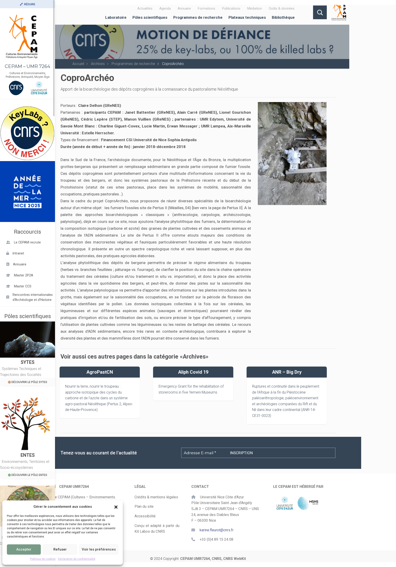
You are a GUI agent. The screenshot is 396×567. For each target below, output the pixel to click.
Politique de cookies (43, 559)
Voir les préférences (99, 549)
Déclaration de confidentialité (76, 559)
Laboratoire (115, 17)
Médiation (254, 8)
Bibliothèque (283, 17)
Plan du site (144, 506)
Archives (98, 64)
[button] (116, 506)
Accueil (78, 64)
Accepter (23, 549)
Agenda (165, 8)
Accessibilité (145, 516)
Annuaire (184, 8)
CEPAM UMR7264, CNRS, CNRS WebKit (213, 558)
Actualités (144, 8)
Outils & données (281, 8)
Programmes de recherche (198, 17)
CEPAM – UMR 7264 (27, 66)
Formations (206, 8)
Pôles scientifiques (149, 17)
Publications (231, 8)
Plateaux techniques (247, 17)
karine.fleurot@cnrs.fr (217, 530)
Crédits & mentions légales (156, 497)
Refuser (60, 549)
